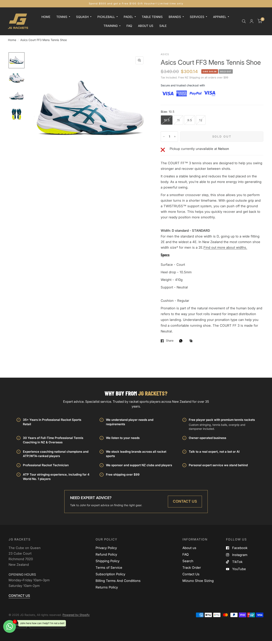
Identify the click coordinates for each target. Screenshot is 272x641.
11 (178, 120)
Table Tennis (152, 17)
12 (200, 120)
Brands (175, 17)
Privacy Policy (106, 548)
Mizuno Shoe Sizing (198, 581)
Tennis (61, 17)
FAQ (129, 26)
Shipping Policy (107, 561)
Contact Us (185, 501)
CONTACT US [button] (19, 596)
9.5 (189, 120)
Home (45, 17)
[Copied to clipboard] (192, 341)
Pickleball (106, 17)
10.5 (166, 120)
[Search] (244, 21)
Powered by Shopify (76, 615)
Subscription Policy (110, 574)
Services (197, 17)
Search (187, 561)
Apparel (219, 17)
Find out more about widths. (225, 247)
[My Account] (251, 21)
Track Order (191, 568)
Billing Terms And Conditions (118, 581)
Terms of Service (109, 568)
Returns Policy (107, 587)
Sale (163, 26)
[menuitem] (45, 16)
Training (111, 26)
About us (189, 548)
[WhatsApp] (181, 340)
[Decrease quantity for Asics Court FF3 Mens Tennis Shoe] (164, 137)
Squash (82, 17)
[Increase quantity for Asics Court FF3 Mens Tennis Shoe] (175, 137)
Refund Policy (106, 554)
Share (169, 340)
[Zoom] (139, 60)
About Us (145, 26)
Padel (128, 17)
